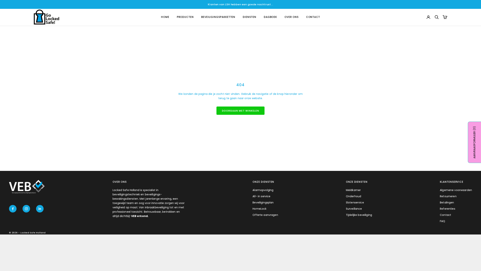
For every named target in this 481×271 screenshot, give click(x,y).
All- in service (261, 196)
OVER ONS (291, 17)
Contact (445, 215)
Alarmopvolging (263, 190)
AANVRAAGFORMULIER (474, 142)
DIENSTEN (249, 17)
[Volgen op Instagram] (26, 209)
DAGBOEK (270, 17)
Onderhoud (353, 196)
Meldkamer (353, 190)
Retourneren (448, 196)
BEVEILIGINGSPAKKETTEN (218, 17)
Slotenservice (355, 202)
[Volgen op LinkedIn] (40, 209)
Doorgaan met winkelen (240, 111)
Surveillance (354, 209)
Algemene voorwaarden (456, 190)
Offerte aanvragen (265, 215)
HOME (165, 17)
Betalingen (447, 202)
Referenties (447, 209)
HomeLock (259, 209)
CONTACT (313, 17)
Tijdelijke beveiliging (359, 215)
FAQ (442, 221)
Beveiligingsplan (263, 202)
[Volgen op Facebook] (13, 209)
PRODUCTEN (185, 17)
